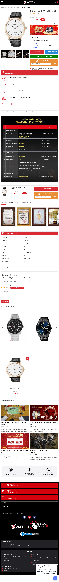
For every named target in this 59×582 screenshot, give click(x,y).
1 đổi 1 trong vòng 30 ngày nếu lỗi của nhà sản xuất (20, 84)
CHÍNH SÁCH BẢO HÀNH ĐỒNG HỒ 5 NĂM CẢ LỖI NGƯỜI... (14, 423)
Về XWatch (4, 506)
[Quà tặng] (44, 30)
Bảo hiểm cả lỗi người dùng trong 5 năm (17, 77)
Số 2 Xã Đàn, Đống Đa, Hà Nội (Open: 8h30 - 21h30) (44, 557)
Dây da (29, 513)
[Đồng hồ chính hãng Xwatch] (29, 2)
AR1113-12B (15, 387)
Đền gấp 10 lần (48, 473)
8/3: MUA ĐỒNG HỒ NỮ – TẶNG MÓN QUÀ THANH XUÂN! (43, 423)
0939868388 (6, 560)
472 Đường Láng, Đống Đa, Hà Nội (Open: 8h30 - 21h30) (16, 557)
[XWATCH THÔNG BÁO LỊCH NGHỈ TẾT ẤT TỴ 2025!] (15, 441)
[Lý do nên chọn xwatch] (29, 149)
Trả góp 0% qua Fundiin (44, 56)
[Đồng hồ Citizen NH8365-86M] (15, 329)
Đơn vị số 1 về (29, 473)
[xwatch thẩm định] (39, 525)
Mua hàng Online (6, 566)
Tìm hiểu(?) (52, 23)
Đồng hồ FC (3, 513)
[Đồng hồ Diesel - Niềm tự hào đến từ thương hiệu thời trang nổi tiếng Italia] (44, 441)
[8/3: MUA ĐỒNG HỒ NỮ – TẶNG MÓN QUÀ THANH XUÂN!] (44, 413)
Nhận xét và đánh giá (6, 285)
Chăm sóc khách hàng (8, 502)
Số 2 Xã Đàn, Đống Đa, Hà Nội (39, 562)
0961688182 (7, 104)
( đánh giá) (39, 13)
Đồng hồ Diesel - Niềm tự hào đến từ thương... (41, 451)
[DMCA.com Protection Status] (35, 534)
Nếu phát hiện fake (48, 474)
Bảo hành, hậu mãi (29, 474)
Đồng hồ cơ (24, 513)
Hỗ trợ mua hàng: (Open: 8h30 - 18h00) (12, 568)
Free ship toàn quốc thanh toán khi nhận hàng (19, 97)
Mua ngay (37, 52)
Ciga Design (17, 513)
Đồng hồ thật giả (11, 474)
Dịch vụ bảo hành (35, 560)
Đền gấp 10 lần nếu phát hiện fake (16, 90)
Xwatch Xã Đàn (34, 554)
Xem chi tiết (35, 43)
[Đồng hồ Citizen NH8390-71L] (44, 329)
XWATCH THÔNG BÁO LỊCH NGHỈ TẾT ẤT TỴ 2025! (14, 450)
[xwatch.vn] (20, 527)
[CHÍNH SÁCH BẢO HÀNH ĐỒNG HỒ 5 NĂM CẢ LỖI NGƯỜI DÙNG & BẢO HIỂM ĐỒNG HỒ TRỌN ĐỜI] (15, 413)
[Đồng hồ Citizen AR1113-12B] (15, 370)
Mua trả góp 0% (51, 52)
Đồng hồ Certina (10, 513)
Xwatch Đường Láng (7, 554)
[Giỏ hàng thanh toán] (55, 2)
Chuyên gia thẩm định (10, 473)
